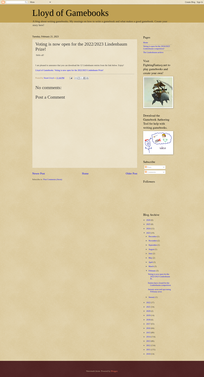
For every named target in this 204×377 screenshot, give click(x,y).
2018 (148, 320)
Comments (151, 172)
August (152, 249)
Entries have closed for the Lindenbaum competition (159, 284)
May (151, 258)
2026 (148, 220)
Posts (149, 167)
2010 (148, 354)
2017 (148, 324)
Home (85, 173)
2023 (148, 233)
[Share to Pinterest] (87, 78)
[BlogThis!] (78, 78)
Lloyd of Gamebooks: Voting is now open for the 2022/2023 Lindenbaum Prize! (69, 70)
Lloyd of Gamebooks (70, 13)
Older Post (131, 173)
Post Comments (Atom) (52, 179)
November (153, 241)
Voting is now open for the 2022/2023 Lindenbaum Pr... (159, 276)
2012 (148, 345)
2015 (148, 333)
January (152, 297)
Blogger (114, 371)
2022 (148, 303)
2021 (148, 307)
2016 (148, 328)
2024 (148, 229)
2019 (148, 315)
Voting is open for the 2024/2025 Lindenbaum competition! (156, 47)
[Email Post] (71, 78)
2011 (148, 350)
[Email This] (76, 78)
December (153, 236)
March (151, 266)
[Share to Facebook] (84, 78)
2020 (148, 311)
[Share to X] (81, 78)
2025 (148, 224)
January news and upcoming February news (159, 290)
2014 (148, 337)
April (151, 262)
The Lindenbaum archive (153, 52)
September (153, 245)
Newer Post (38, 173)
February (152, 271)
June (151, 254)
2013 (148, 341)
